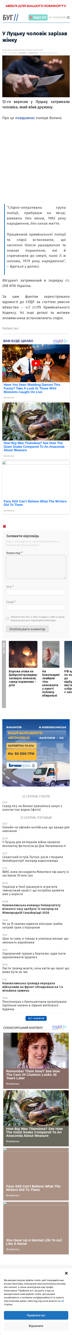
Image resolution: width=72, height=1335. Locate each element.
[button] (66, 1273)
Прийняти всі (36, 1315)
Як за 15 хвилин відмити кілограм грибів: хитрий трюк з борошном (32, 925)
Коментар (14, 553)
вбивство (33, 53)
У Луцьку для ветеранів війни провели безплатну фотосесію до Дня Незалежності (34, 844)
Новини (22, 53)
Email (11, 602)
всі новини (36, 1018)
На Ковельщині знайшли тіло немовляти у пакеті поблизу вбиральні (51, 683)
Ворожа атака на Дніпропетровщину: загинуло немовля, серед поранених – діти (23, 678)
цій (62, 1301)
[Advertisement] (36, 166)
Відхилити (36, 1326)
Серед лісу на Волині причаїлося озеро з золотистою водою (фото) (32, 807)
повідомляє (25, 118)
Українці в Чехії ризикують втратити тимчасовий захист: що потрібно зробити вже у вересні (33, 890)
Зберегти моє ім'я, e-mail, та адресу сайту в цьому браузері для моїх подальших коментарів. (38, 619)
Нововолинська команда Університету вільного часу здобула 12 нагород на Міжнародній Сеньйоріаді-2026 (31, 908)
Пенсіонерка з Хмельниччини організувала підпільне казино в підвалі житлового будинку (34, 1005)
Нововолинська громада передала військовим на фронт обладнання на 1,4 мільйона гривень (32, 986)
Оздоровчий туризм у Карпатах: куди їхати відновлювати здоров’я (34, 955)
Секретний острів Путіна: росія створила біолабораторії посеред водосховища (32, 859)
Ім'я (10, 587)
